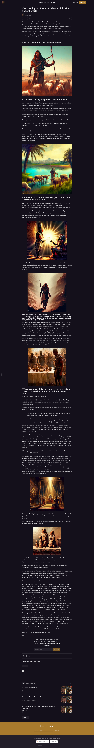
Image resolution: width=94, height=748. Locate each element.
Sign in (90, 2)
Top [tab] (23, 683)
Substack (40, 745)
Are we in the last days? (30, 687)
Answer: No (24, 689)
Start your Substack (43, 741)
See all (24, 717)
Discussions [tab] (32, 683)
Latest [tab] (27, 683)
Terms (50, 738)
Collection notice (56, 738)
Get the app (54, 741)
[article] (47, 690)
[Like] (23, 18)
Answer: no (24, 710)
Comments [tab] (25, 666)
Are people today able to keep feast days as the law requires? (38, 707)
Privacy (46, 738)
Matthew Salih (28, 13)
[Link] (20, 42)
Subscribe (82, 2)
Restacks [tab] (31, 666)
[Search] (74, 2)
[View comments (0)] (26, 18)
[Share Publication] (77, 2)
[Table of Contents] (1, 374)
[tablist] (28, 666)
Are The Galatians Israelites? (31, 697)
